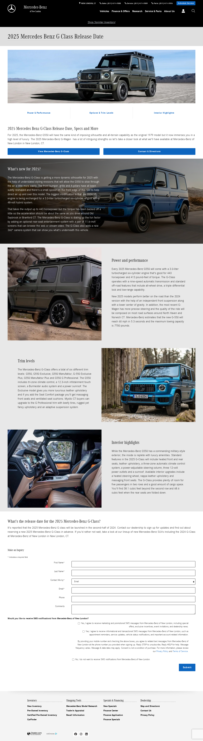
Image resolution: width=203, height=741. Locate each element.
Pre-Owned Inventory (37, 710)
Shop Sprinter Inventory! (101, 22)
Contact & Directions (149, 151)
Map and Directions (150, 706)
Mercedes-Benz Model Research (81, 706)
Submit (187, 667)
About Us (169, 11)
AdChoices (50, 734)
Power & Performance (38, 113)
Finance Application (113, 715)
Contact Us (146, 710)
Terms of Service (180, 651)
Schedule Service (186, 3)
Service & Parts (153, 11)
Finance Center (110, 710)
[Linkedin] (86, 734)
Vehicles (104, 11)
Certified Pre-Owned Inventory (42, 715)
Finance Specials (111, 719)
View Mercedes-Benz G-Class (53, 151)
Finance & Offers (121, 11)
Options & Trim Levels (101, 113)
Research (137, 11)
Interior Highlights (164, 113)
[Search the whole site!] (193, 11)
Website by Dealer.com (34, 733)
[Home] (12, 9)
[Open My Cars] (182, 11)
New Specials (110, 706)
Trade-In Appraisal (75, 710)
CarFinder (32, 719)
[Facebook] (75, 734)
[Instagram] (81, 734)
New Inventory (34, 706)
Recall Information (75, 715)
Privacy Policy (162, 651)
